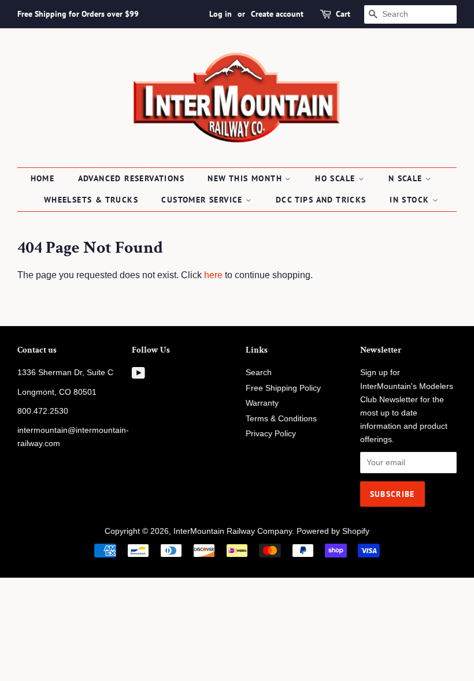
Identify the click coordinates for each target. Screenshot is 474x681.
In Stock (411, 199)
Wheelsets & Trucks (91, 199)
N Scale (406, 178)
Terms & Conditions (281, 418)
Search (259, 372)
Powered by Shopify (333, 531)
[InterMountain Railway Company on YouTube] (138, 375)
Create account (277, 14)
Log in (220, 14)
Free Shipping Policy (283, 388)
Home (43, 178)
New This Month (246, 178)
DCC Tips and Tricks (321, 199)
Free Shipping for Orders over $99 (78, 14)
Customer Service (203, 199)
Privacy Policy (271, 433)
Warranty (262, 403)
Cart (343, 14)
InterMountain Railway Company (232, 531)
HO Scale (336, 178)
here (213, 275)
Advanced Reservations (131, 178)
